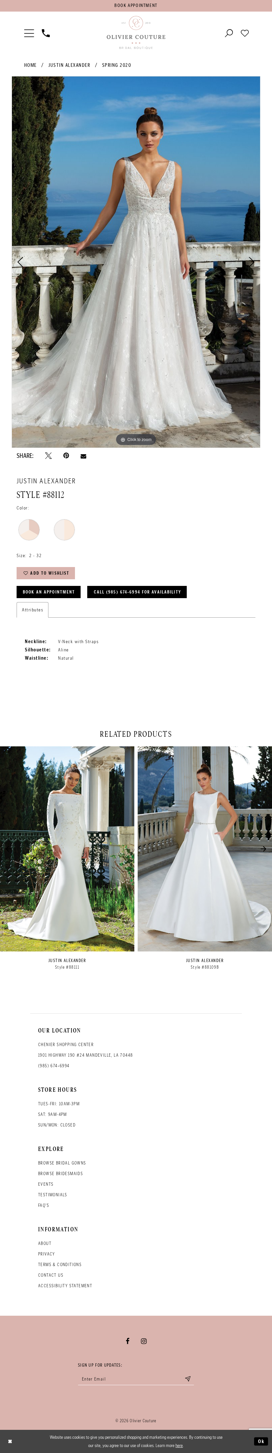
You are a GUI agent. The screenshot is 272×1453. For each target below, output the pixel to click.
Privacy (46, 1254)
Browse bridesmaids (60, 1173)
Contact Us (50, 1275)
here (179, 1445)
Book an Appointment (49, 592)
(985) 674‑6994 (54, 1066)
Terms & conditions (60, 1264)
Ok (261, 1441)
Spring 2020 (116, 65)
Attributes (32, 610)
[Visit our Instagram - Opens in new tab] (144, 1341)
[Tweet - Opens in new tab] (48, 456)
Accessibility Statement (65, 1286)
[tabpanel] (136, 262)
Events (45, 1184)
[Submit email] (187, 1379)
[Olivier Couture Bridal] (136, 33)
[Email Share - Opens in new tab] (83, 456)
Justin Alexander (69, 65)
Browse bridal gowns (62, 1163)
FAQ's (43, 1205)
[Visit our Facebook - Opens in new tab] (127, 1341)
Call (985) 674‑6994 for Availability (137, 592)
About (44, 1243)
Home (30, 65)
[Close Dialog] (10, 1441)
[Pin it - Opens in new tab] (66, 456)
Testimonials (52, 1195)
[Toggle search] (229, 32)
